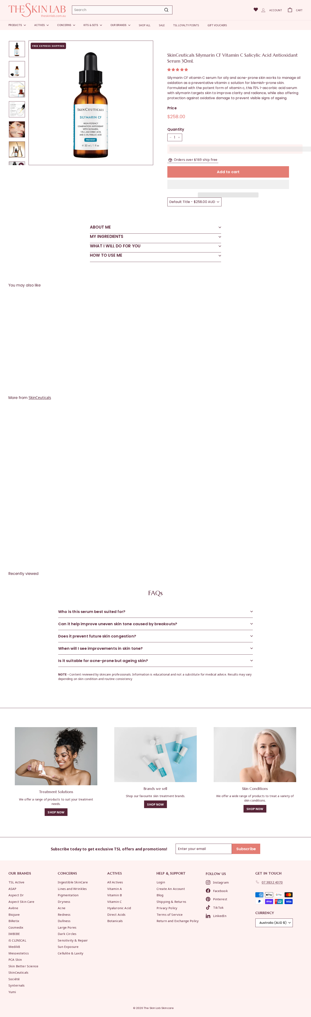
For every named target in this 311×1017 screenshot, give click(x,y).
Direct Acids (116, 914)
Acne (61, 907)
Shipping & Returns (171, 901)
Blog (160, 894)
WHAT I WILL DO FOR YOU (115, 246)
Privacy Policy (167, 907)
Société (14, 978)
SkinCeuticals (40, 397)
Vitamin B (114, 894)
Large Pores (67, 927)
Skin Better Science (23, 965)
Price (172, 108)
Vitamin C (114, 901)
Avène (13, 907)
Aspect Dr (16, 894)
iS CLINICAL (17, 940)
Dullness (64, 920)
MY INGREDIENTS (107, 236)
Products (15, 25)
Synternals (16, 985)
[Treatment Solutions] (56, 756)
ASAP (12, 888)
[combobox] (122, 9)
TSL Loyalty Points (186, 25)
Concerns (64, 25)
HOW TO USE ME (106, 255)
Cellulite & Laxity (70, 952)
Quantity (175, 129)
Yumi (12, 991)
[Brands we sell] (155, 754)
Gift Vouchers (217, 25)
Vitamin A (114, 888)
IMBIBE (14, 933)
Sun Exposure (68, 946)
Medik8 (14, 946)
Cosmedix (15, 927)
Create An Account (171, 888)
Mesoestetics (18, 952)
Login (161, 881)
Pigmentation (68, 894)
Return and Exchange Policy (178, 920)
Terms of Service (170, 914)
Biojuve (14, 914)
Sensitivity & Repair (73, 940)
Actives (39, 25)
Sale (162, 25)
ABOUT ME (100, 227)
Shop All (144, 25)
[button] (178, 69)
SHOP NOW (56, 812)
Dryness (64, 901)
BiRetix (13, 920)
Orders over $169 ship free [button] (195, 159)
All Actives (115, 881)
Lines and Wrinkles (72, 888)
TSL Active (16, 881)
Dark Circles (67, 933)
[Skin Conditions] (255, 754)
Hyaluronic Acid (119, 907)
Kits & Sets (91, 25)
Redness (64, 914)
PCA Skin (15, 959)
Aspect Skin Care (21, 901)
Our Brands (118, 25)
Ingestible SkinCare (73, 881)
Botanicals (115, 920)
